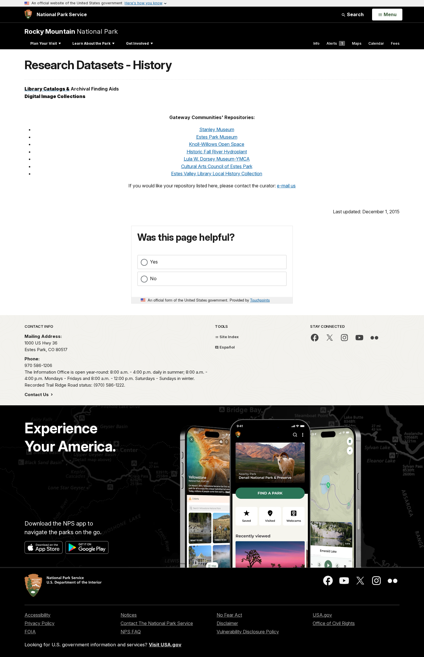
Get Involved (137, 43)
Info (316, 43)
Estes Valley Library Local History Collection (216, 173)
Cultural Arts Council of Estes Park (216, 166)
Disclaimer (227, 623)
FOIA (30, 632)
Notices (129, 615)
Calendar (376, 43)
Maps (356, 43)
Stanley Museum (216, 129)
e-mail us (286, 186)
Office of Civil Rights (334, 623)
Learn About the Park (91, 43)
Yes (154, 262)
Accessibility (37, 615)
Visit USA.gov (165, 644)
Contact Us (37, 394)
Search (355, 14)
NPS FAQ (131, 632)
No (153, 278)
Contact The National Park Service (157, 623)
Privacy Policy (40, 623)
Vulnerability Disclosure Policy (248, 632)
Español (227, 347)
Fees (395, 43)
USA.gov (322, 615)
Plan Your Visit (43, 43)
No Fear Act (229, 615)
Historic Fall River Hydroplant (217, 152)
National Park (71, 31)
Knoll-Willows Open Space (216, 144)
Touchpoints (260, 300)
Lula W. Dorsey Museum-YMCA (217, 159)
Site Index (229, 336)
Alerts (335, 43)
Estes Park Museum (216, 137)
